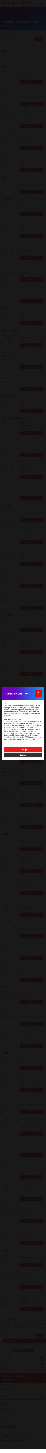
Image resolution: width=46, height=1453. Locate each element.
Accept (24, 750)
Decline (23, 755)
